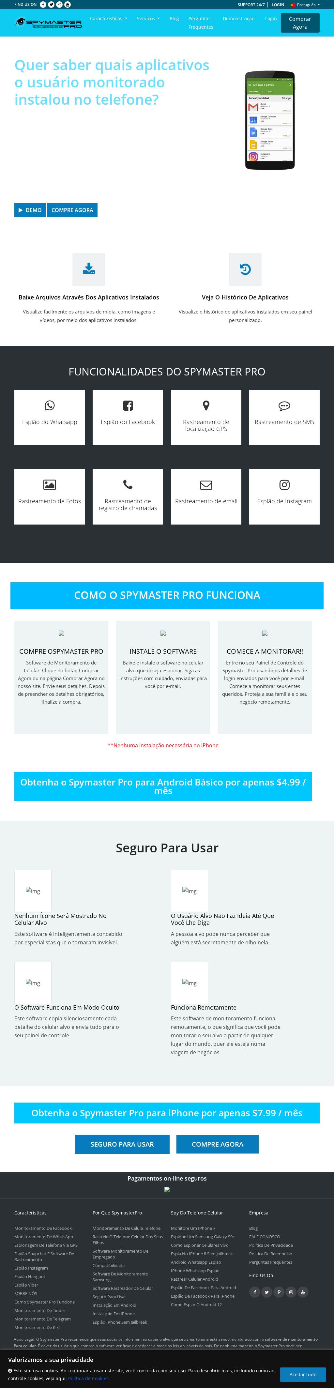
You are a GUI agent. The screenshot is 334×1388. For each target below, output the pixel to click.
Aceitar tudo (303, 1374)
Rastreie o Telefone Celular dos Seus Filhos (128, 1239)
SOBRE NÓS (25, 1293)
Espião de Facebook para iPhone (203, 1296)
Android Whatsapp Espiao (196, 1262)
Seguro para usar (122, 1144)
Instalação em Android (114, 1305)
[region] (167, 1369)
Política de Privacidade (271, 1245)
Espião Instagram (31, 1268)
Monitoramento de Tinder (39, 1310)
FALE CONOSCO (264, 1237)
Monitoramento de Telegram (42, 1319)
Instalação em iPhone (114, 1314)
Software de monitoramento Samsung (120, 1277)
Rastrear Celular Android (194, 1279)
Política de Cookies (88, 1378)
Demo (33, 210)
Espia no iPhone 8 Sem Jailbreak (202, 1254)
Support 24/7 (251, 5)
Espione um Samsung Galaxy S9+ (203, 1237)
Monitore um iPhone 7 (193, 1228)
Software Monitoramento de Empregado (120, 1254)
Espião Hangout (29, 1276)
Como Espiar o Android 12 (196, 1304)
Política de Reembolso (270, 1254)
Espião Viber (26, 1285)
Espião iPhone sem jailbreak (120, 1322)
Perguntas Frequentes (270, 1262)
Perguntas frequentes (201, 22)
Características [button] (107, 18)
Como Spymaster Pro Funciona (44, 1302)
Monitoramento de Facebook (43, 1228)
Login (278, 5)
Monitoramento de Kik (36, 1327)
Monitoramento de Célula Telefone (126, 1228)
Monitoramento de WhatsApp (43, 1237)
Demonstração (238, 18)
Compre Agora (72, 210)
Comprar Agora (300, 22)
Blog (174, 18)
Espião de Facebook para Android (203, 1287)
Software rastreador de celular (123, 1288)
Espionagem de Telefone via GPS (46, 1245)
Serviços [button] (146, 18)
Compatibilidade (109, 1265)
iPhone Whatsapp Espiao (195, 1271)
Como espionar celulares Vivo (200, 1245)
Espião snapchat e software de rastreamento (44, 1256)
